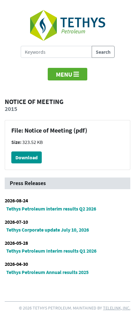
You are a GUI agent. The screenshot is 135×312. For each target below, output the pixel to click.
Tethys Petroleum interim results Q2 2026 (51, 208)
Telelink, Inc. (116, 308)
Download (26, 157)
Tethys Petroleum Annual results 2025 (47, 272)
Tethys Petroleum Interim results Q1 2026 (51, 251)
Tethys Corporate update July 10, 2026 (47, 230)
